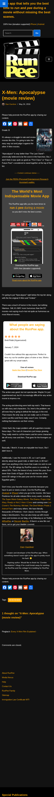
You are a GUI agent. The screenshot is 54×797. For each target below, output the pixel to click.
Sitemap (5, 695)
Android (41, 24)
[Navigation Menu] (49, 59)
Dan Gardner (11, 104)
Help (4, 682)
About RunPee (8, 673)
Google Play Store (34, 370)
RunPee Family (8, 691)
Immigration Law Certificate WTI (15, 699)
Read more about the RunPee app (26, 280)
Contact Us (7, 686)
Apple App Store (19, 370)
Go (37, 33)
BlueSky (25, 521)
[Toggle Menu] (4, 3)
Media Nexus (7, 677)
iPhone (33, 24)
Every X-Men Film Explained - (24, 631)
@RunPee (6, 521)
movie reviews (15, 600)
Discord (17, 521)
